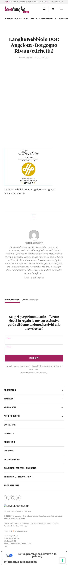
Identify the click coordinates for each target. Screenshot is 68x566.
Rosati (18, 18)
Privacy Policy (51, 523)
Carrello (9, 433)
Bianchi (9, 18)
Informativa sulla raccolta (20, 561)
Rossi (26, 18)
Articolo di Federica (34, 277)
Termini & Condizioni (12, 511)
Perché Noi (9, 442)
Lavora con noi (12, 459)
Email (9, 347)
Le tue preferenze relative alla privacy (37, 555)
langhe (15, 9)
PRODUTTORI (10, 390)
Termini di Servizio (11, 526)
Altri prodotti (12, 416)
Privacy (28, 511)
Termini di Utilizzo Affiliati (18, 476)
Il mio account (56, 2)
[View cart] (53, 9)
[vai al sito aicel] (16, 505)
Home (7, 2)
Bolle (34, 18)
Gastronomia (46, 18)
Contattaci (10, 424)
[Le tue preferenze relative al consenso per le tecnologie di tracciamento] (62, 560)
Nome (9, 338)
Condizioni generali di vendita (20, 468)
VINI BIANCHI (10, 407)
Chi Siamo (9, 450)
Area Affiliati (11, 485)
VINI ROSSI (9, 398)
